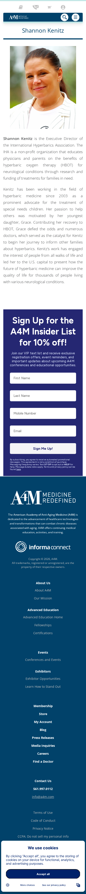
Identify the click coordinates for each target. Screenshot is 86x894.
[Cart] (50, 7)
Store (43, 714)
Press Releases (43, 738)
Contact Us (43, 781)
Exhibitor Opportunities (43, 679)
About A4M (43, 590)
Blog (43, 730)
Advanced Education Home (43, 617)
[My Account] (63, 7)
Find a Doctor (43, 761)
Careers (43, 753)
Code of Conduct (43, 820)
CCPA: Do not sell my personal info (43, 836)
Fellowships (43, 625)
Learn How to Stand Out (43, 686)
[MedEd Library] (22, 7)
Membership (43, 706)
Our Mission (43, 598)
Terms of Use (43, 812)
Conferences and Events (43, 660)
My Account (43, 722)
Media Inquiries (43, 745)
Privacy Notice (43, 828)
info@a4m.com (43, 797)
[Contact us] (36, 7)
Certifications (43, 633)
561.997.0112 (43, 789)
